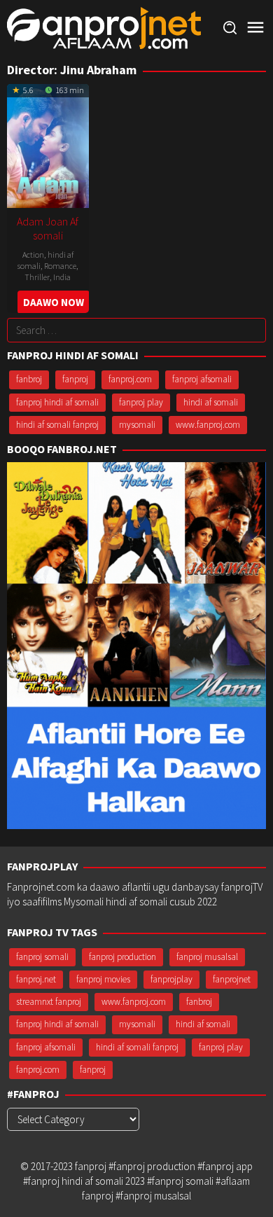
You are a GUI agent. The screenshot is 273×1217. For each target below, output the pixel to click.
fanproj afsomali (202, 379)
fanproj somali (42, 957)
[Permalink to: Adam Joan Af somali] (48, 144)
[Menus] (255, 28)
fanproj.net (36, 979)
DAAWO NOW (53, 302)
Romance (60, 265)
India (62, 277)
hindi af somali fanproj (57, 425)
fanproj (75, 379)
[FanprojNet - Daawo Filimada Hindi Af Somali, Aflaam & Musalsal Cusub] (104, 27)
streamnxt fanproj (48, 1002)
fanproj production (122, 957)
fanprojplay (171, 979)
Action (33, 254)
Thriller (37, 277)
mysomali (137, 425)
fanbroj (29, 379)
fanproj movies (103, 979)
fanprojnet (232, 979)
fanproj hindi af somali (57, 402)
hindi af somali (210, 402)
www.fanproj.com (208, 425)
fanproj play (141, 402)
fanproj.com (130, 379)
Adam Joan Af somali (47, 228)
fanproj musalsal (207, 957)
